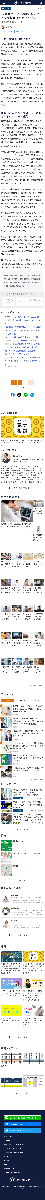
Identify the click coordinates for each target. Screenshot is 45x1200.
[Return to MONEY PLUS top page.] (22, 2)
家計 (10, 31)
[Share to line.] (26, 395)
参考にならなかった (36, 301)
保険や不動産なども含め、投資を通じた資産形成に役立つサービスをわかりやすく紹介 (23, 361)
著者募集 (7, 1160)
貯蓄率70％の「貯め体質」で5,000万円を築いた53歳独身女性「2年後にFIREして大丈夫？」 (22, 320)
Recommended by (33, 685)
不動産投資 (19, 31)
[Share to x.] (19, 395)
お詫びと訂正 (9, 1168)
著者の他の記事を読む (22, 488)
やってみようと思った (8, 301)
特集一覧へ (22, 881)
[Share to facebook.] (13, 395)
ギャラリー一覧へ (23, 1093)
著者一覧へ (22, 935)
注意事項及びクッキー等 (13, 1152)
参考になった (22, 301)
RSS (5, 1164)
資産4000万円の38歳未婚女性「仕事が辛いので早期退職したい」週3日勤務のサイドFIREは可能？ (23, 330)
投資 (3, 31)
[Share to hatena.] (32, 395)
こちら (17, 285)
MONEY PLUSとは (11, 1136)
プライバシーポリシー (12, 1148)
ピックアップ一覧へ (22, 829)
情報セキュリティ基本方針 (14, 1144)
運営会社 (7, 1140)
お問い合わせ (9, 1156)
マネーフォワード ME (12, 1172)
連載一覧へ (22, 1037)
